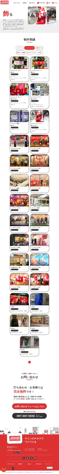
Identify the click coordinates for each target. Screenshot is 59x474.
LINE (50, 2)
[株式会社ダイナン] (50, 467)
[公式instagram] (27, 457)
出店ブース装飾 (21, 52)
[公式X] (24, 457)
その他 (39, 52)
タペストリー (30, 52)
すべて (19, 48)
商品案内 (25, 2)
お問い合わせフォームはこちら (29, 406)
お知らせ (29, 463)
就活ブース (39, 48)
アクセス (56, 2)
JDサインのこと (17, 2)
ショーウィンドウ (29, 48)
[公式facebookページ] (31, 457)
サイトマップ (48, 463)
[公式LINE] (35, 457)
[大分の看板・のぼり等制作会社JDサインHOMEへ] (15, 431)
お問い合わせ (32, 2)
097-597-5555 (42, 2)
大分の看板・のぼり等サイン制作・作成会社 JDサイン (15, 472)
